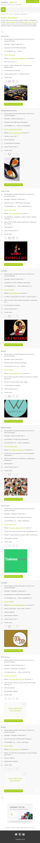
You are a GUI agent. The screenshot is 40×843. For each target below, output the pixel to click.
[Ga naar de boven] (37, 104)
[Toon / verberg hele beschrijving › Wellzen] (21, 378)
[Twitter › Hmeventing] (5, 81)
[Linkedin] (23, 834)
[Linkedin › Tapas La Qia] (13, 237)
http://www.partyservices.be (16, 679)
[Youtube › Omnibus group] (17, 474)
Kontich (13, 436)
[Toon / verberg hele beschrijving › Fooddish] (21, 609)
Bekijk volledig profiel (13, 104)
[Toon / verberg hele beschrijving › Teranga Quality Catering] (21, 136)
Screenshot (31, 58)
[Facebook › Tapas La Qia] (9, 237)
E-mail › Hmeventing (9, 55)
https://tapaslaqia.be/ (15, 213)
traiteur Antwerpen (10, 22)
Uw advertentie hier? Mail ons (20, 821)
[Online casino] (20, 804)
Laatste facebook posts (11, 74)
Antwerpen (7, 44)
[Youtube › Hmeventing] (17, 81)
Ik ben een (32, 1)
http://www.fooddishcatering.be (17, 605)
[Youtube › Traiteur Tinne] (17, 545)
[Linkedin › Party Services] (13, 698)
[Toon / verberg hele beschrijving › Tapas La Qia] (21, 218)
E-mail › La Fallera (9, 289)
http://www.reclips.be (14, 749)
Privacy (23, 839)
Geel (12, 359)
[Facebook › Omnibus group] (9, 474)
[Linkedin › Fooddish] (13, 626)
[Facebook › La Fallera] (9, 316)
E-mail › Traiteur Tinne (10, 524)
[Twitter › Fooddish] (5, 626)
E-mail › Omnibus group (10, 446)
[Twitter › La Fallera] (5, 316)
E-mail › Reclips (8, 746)
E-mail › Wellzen (8, 370)
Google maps (19, 44)
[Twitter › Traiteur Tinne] (5, 545)
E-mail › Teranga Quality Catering (13, 129)
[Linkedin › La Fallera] (13, 316)
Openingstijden (9, 227)
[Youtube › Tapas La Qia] (17, 237)
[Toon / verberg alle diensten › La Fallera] (21, 301)
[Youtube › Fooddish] (17, 626)
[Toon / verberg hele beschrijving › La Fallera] (21, 297)
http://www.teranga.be (15, 133)
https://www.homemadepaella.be (18, 58)
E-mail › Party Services (10, 675)
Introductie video (24, 74)
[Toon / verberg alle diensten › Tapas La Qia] (21, 223)
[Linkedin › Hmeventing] (13, 81)
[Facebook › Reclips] (9, 768)
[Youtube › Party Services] (17, 698)
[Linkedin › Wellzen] (13, 396)
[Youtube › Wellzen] (17, 396)
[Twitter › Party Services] (5, 698)
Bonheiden (14, 591)
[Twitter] (16, 834)
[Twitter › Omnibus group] (5, 474)
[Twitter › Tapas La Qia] (5, 237)
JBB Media (18, 839)
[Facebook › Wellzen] (9, 396)
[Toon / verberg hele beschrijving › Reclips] (21, 754)
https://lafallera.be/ (14, 293)
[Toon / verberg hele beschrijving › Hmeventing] (21, 62)
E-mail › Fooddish (9, 601)
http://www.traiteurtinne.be (16, 528)
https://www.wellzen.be (15, 373)
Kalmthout (14, 514)
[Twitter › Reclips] (5, 768)
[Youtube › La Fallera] (17, 316)
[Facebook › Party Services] (9, 698)
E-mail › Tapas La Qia (10, 210)
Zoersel (13, 118)
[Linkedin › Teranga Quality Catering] (13, 154)
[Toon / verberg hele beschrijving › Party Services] (21, 684)
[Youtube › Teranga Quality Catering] (17, 154)
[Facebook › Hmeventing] (9, 81)
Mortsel (13, 665)
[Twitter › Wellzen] (5, 396)
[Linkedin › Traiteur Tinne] (13, 545)
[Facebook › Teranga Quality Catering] (9, 154)
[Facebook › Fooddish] (9, 626)
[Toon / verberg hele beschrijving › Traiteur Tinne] (21, 531)
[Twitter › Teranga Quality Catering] (5, 154)
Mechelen (13, 199)
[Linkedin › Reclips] (13, 768)
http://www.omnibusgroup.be (16, 450)
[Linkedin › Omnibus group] (13, 474)
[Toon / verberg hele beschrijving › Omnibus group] (21, 454)
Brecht (13, 279)
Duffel (12, 44)
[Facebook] (19, 834)
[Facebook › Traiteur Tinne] (9, 545)
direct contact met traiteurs (28, 22)
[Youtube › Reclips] (17, 768)
